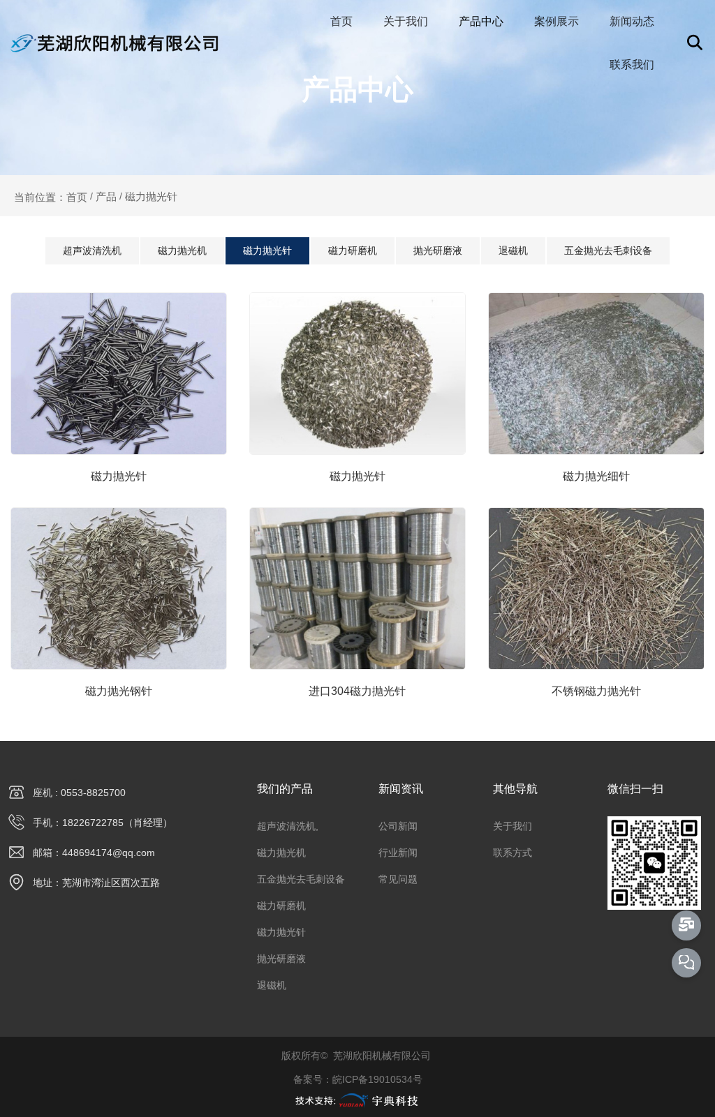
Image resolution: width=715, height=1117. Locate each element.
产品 (106, 196)
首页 (341, 21)
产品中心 (481, 21)
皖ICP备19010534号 (377, 1079)
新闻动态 (632, 21)
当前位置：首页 (52, 196)
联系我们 (632, 64)
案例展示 (556, 21)
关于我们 (405, 21)
